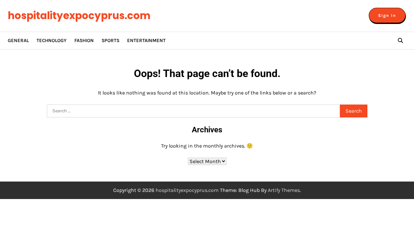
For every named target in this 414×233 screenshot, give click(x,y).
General (18, 40)
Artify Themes (284, 190)
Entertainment (146, 40)
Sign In (387, 15)
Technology (52, 40)
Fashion (84, 40)
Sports (110, 40)
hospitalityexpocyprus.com (79, 15)
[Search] (400, 40)
